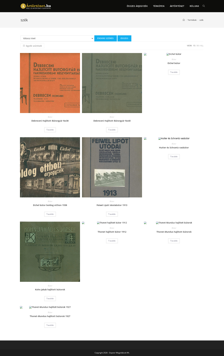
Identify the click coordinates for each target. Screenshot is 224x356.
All (201, 45)
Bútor (50, 117)
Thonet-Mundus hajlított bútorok (174, 231)
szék (201, 20)
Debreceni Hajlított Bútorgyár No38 (50, 120)
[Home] (184, 20)
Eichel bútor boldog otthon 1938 (50, 205)
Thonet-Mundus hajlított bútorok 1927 (50, 316)
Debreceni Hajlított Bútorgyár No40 (112, 120)
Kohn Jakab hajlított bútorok (50, 289)
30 (198, 45)
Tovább (50, 129)
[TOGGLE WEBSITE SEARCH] (204, 6)
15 (194, 45)
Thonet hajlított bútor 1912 (112, 231)
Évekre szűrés (105, 38)
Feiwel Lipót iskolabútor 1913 (112, 205)
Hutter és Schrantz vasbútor (174, 147)
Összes (124, 38)
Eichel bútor (174, 63)
